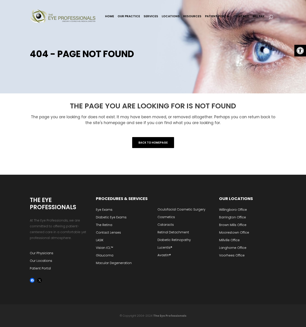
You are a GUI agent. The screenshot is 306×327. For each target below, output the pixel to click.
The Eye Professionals (169, 316)
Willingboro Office (233, 209)
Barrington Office (232, 217)
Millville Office (229, 240)
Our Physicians (41, 253)
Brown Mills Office (232, 225)
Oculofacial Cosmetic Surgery (181, 209)
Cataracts (165, 224)
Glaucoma (104, 255)
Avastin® (164, 255)
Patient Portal (40, 268)
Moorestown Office (234, 232)
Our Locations (41, 260)
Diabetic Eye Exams (111, 217)
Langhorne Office (232, 247)
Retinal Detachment (173, 232)
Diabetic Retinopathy (174, 240)
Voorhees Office (232, 255)
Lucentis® (164, 247)
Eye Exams (104, 209)
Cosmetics (166, 217)
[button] (300, 50)
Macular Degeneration (114, 263)
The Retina (104, 225)
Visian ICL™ (104, 247)
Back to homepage (153, 142)
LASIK (99, 240)
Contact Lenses (108, 232)
